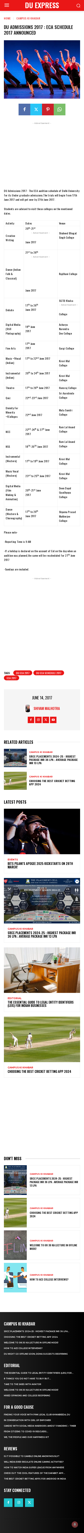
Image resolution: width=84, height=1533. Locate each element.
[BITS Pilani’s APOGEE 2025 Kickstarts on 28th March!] (42, 831)
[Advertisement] (42, 154)
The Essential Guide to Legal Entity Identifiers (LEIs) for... (38, 1373)
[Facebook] (24, 109)
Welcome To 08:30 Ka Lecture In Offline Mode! (53, 1247)
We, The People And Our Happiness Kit (26, 1437)
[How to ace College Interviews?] (15, 1277)
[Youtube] (53, 720)
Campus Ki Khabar (28, 18)
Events (13, 859)
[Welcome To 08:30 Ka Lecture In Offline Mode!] (15, 1245)
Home (7, 18)
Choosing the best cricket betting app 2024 (52, 782)
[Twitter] (36, 109)
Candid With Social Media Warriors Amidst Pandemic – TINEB (40, 1426)
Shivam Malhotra (47, 708)
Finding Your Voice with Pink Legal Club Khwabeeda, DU (37, 1414)
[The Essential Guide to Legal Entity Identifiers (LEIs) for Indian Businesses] (42, 970)
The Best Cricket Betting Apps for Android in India (35, 1479)
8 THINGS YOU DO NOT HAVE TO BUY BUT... (27, 1378)
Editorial (15, 998)
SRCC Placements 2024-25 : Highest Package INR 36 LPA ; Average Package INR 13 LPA (53, 759)
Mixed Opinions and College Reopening (27, 1395)
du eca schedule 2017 (48, 673)
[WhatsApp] (59, 109)
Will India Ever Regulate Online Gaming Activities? (34, 1462)
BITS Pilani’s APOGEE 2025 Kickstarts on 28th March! (40, 865)
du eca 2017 (22, 673)
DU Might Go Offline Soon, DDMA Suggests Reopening (36, 1354)
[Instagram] (38, 720)
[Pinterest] (48, 109)
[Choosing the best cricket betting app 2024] (15, 781)
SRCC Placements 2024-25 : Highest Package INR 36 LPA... (36, 1331)
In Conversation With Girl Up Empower (27, 1420)
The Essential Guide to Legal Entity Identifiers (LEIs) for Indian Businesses (41, 1004)
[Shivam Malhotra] (29, 708)
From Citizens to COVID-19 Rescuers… (26, 1431)
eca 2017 (11, 678)
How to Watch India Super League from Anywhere (34, 1467)
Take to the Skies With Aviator (22, 1384)
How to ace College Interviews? (49, 1279)
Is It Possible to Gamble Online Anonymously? (31, 1456)
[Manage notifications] (75, 1524)
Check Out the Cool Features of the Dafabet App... (34, 1473)
